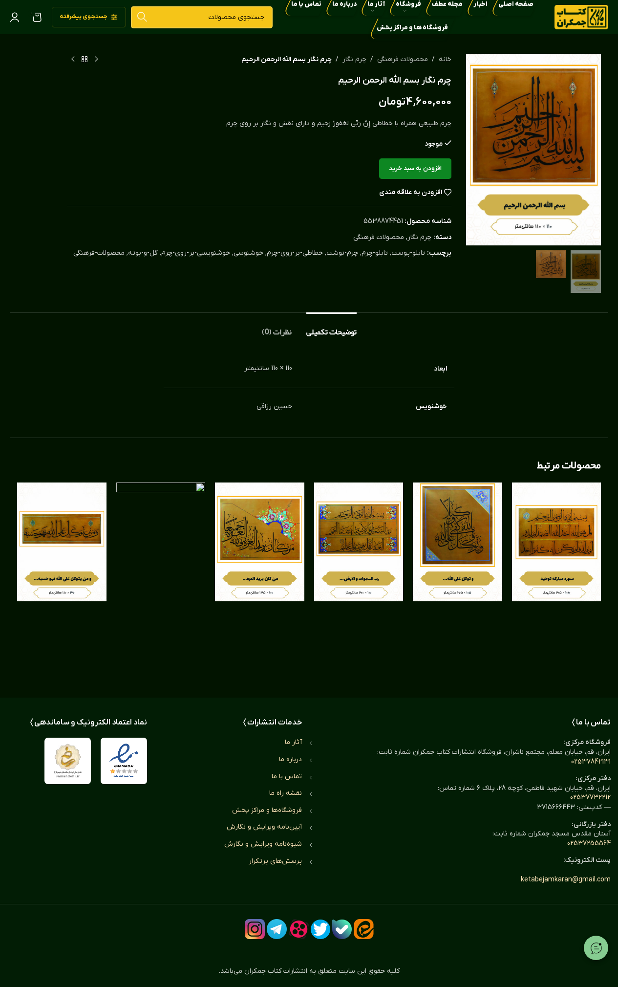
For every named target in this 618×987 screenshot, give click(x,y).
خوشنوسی (248, 253)
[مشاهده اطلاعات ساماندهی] (67, 761)
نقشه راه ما (285, 793)
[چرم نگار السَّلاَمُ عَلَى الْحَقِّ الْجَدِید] (161, 580)
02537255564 (589, 843)
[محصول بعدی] (73, 60)
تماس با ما (287, 776)
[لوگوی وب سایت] (581, 17)
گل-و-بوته (143, 253)
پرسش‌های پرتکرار (275, 861)
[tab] (331, 327)
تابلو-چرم (375, 253)
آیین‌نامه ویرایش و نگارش (264, 827)
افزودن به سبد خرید (415, 168)
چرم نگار (354, 59)
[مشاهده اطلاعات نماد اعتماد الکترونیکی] (124, 761)
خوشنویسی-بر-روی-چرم (195, 253)
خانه (445, 59)
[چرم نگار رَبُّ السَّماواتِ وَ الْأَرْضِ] (359, 580)
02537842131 (591, 762)
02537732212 (590, 797)
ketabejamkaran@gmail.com (566, 879)
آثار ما (293, 742)
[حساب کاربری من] (14, 17)
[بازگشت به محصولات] (84, 60)
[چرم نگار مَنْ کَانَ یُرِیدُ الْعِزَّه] (259, 580)
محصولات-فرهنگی (99, 253)
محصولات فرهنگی (402, 59)
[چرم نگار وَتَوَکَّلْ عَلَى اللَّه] (457, 580)
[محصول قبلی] (96, 60)
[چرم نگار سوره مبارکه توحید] (556, 580)
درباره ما (290, 759)
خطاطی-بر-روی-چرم (295, 253)
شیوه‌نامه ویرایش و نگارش (263, 844)
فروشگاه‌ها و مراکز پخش (267, 810)
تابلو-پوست (408, 253)
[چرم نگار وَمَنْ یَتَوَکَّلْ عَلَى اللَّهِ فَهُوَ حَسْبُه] (62, 580)
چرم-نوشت (342, 253)
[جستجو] (142, 17)
